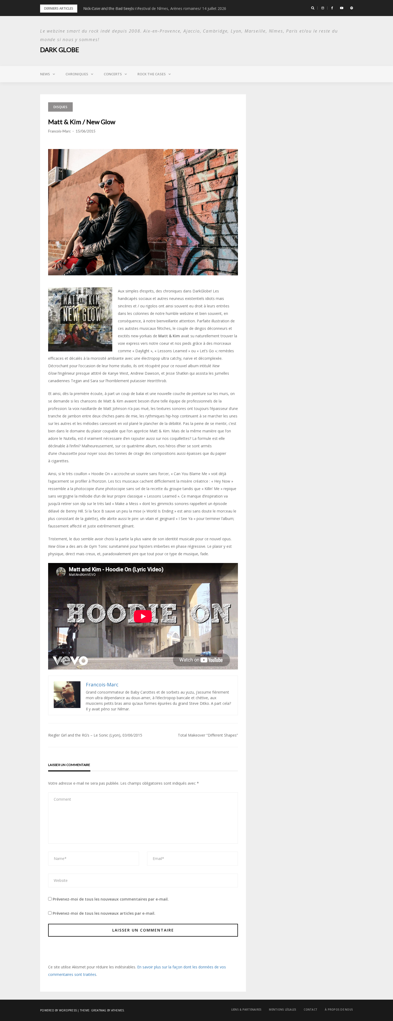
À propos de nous (339, 1009)
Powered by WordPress (58, 1010)
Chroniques (77, 74)
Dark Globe (59, 49)
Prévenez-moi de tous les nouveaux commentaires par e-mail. (111, 899)
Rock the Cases (151, 74)
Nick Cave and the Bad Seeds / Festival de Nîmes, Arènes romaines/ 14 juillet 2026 (154, 8)
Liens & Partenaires (246, 1009)
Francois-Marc (59, 131)
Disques (60, 107)
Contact (310, 1009)
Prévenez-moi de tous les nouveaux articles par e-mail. (104, 913)
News (45, 74)
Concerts (113, 74)
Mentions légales (282, 1009)
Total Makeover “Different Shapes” (208, 735)
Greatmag (98, 1010)
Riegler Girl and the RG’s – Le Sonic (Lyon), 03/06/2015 (95, 735)
